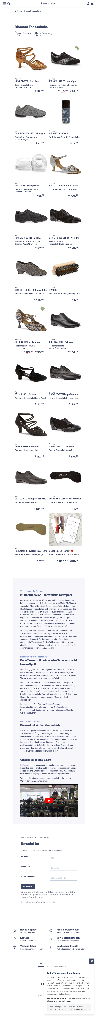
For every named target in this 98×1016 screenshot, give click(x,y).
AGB (59, 949)
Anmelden (28, 887)
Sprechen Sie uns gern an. (37, 781)
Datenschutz (78, 949)
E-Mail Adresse (27, 877)
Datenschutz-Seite (49, 902)
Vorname (24, 856)
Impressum (66, 949)
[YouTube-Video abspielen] (49, 800)
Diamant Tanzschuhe (23, 33)
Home (19, 11)
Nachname (25, 867)
